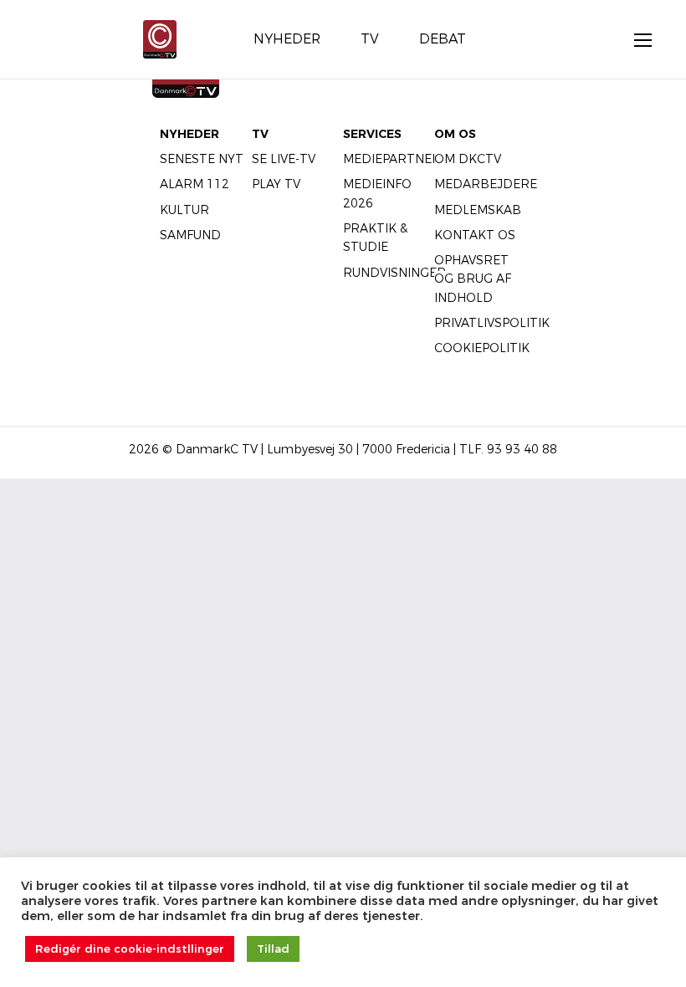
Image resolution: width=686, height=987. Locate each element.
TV (260, 133)
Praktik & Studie (375, 237)
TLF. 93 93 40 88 (508, 449)
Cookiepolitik (482, 347)
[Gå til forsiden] (160, 38)
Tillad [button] (273, 948)
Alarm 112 (194, 184)
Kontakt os (474, 235)
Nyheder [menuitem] (286, 39)
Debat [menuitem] (442, 39)
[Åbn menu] (634, 39)
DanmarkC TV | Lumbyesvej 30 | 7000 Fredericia (313, 449)
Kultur (184, 209)
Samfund (190, 235)
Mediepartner (392, 158)
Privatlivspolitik (492, 322)
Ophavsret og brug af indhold (472, 279)
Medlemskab (477, 209)
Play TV (276, 184)
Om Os (455, 133)
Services (372, 133)
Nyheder (189, 133)
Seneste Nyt (201, 158)
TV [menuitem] (370, 39)
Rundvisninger (394, 272)
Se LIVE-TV (283, 158)
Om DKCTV (467, 158)
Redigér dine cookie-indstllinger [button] (129, 948)
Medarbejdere (485, 184)
